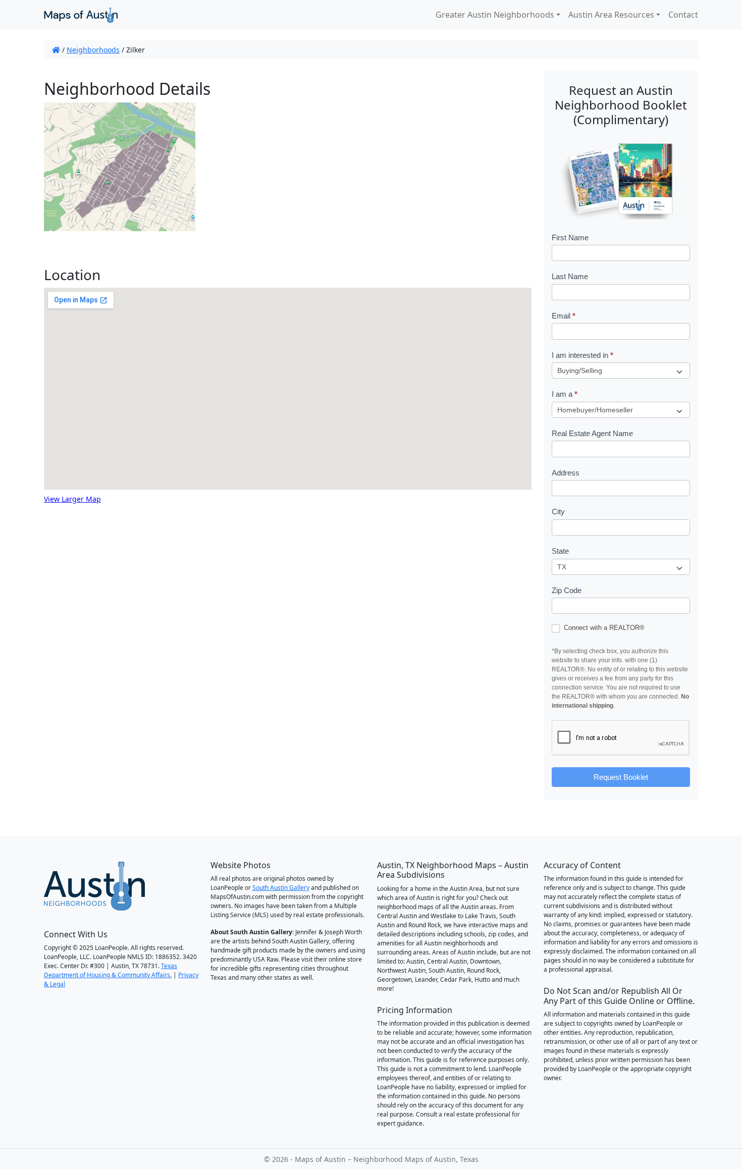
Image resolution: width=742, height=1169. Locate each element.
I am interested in (582, 355)
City (558, 511)
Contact (683, 14)
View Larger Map (72, 499)
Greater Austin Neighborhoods (495, 14)
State (560, 551)
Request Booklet (621, 777)
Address (565, 472)
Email (563, 315)
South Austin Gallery (280, 887)
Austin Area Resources (611, 14)
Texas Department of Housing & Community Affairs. (110, 970)
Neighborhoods (93, 50)
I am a (564, 394)
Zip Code (566, 590)
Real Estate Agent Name (592, 433)
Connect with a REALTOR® (603, 627)
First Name (570, 237)
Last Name (570, 276)
